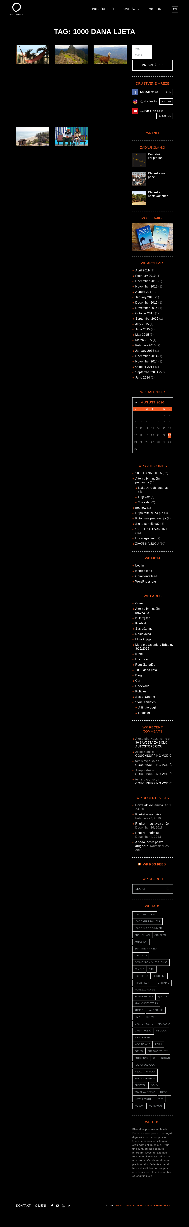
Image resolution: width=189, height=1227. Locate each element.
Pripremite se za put (149, 513)
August (144, 291)
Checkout (142, 686)
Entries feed (143, 570)
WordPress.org (145, 581)
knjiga (139, 1010)
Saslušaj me (132, 9)
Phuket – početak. (147, 832)
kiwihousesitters (146, 1003)
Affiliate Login (148, 707)
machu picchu (144, 1024)
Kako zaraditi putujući (153, 487)
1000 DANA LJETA (148, 473)
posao (139, 1051)
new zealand (143, 1037)
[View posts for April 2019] (136, 402)
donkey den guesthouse (151, 962)
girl (151, 969)
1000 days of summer (148, 928)
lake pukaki (155, 1010)
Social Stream (145, 696)
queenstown (161, 1058)
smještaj (140, 1085)
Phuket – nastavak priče (152, 823)
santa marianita (145, 1078)
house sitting (144, 996)
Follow (166, 101)
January (144, 297)
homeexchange (145, 989)
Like (168, 92)
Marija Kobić (143, 1030)
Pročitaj (32, 54)
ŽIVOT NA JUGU (147, 543)
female (139, 969)
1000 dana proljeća (147, 921)
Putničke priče (103, 9)
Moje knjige (158, 9)
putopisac (141, 1058)
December (146, 281)
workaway (155, 1106)
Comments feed (146, 576)
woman (139, 1106)
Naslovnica (143, 634)
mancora (164, 1024)
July (142, 324)
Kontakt (140, 623)
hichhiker (141, 976)
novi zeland (142, 1044)
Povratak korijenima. (149, 805)
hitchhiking (161, 983)
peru (158, 1044)
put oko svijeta (158, 1051)
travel (164, 1092)
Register (144, 712)
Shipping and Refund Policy (154, 1205)
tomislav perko (145, 1092)
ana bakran (142, 935)
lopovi (149, 1017)
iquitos (162, 996)
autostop (141, 942)
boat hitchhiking (146, 948)
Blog (138, 675)
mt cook (161, 1030)
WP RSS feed (154, 864)
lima (137, 1017)
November (146, 286)
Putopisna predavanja (150, 518)
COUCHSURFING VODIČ (153, 755)
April (142, 270)
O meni (140, 603)
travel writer (144, 1099)
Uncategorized (145, 538)
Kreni (139, 654)
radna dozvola (145, 1065)
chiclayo (141, 955)
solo (154, 1085)
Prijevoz (144, 497)
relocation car (145, 1071)
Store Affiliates (145, 702)
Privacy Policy (124, 1205)
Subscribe (165, 116)
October (144, 313)
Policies (141, 691)
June (142, 329)
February (145, 275)
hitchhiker (142, 983)
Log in (139, 565)
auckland (161, 935)
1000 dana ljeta (146, 670)
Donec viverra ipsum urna (148, 1133)
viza (161, 1099)
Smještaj (144, 502)
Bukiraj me (142, 618)
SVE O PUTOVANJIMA (151, 529)
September (146, 318)
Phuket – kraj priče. (148, 814)
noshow (140, 507)
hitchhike (159, 976)
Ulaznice (141, 659)
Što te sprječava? (147, 523)
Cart (138, 680)
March (143, 340)
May (142, 334)
